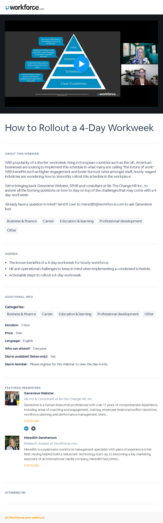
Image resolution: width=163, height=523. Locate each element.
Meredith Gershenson (40, 438)
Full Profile (31, 421)
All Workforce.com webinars (24, 517)
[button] (81, 64)
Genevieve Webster (39, 393)
